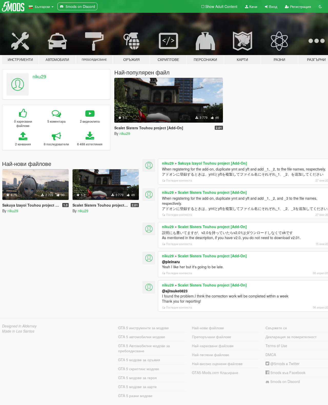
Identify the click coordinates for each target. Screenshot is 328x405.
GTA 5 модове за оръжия (139, 359)
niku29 (39, 76)
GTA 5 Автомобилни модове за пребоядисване (144, 348)
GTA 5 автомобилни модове (141, 336)
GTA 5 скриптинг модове (138, 368)
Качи (252, 6)
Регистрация (300, 6)
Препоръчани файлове (211, 336)
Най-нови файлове (208, 327)
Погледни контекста (179, 180)
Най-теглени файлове (210, 354)
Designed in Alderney (19, 325)
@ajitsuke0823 (175, 290)
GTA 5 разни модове (135, 395)
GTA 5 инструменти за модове (143, 327)
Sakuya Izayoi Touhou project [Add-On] (212, 163)
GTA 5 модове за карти (137, 386)
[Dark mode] (320, 6)
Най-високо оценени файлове (217, 363)
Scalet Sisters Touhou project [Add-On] (212, 192)
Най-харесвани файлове (213, 345)
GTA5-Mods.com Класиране (215, 372)
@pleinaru (171, 261)
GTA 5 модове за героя (137, 377)
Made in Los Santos (18, 331)
